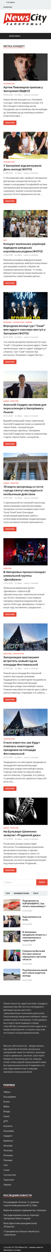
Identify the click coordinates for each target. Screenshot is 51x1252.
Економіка (9, 1131)
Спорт (7, 1170)
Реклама (8, 1160)
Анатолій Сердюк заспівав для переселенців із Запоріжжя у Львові (24, 408)
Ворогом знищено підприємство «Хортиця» (25, 1210)
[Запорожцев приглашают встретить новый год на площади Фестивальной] (25, 638)
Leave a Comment (31, 95)
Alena (19, 95)
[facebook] (46, 7)
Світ (5, 240)
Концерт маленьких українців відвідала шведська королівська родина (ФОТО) (24, 247)
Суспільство (9, 83)
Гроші (6, 1116)
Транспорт (9, 1179)
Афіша (6, 401)
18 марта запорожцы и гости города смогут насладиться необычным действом (23, 490)
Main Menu (14, 36)
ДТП (6, 1121)
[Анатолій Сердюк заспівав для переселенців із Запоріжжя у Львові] (25, 385)
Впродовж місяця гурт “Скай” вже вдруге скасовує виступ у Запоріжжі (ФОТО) (24, 329)
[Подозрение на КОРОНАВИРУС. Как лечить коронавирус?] (11, 901)
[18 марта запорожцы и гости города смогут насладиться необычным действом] (25, 467)
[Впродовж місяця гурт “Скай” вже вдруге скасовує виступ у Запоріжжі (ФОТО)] (25, 306)
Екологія (8, 1126)
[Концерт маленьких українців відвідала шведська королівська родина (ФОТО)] (25, 224)
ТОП (7, 893)
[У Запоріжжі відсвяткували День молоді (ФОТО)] (25, 146)
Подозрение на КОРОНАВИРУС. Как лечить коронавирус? (34, 903)
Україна (29, 322)
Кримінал (8, 1140)
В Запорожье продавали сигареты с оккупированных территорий (34, 936)
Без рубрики (10, 1096)
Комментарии (21, 893)
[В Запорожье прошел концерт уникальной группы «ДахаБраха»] (25, 553)
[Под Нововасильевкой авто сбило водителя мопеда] (11, 970)
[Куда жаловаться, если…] (11, 917)
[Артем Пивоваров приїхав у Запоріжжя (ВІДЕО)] (25, 68)
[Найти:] (25, 882)
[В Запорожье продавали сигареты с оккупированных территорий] (11, 932)
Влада (7, 1111)
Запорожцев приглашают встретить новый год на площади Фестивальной (21, 660)
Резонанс (7, 322)
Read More (9, 123)
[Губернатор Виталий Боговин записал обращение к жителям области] (11, 951)
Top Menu (10, 2)
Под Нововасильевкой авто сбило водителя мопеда (34, 973)
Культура (14, 401)
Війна (6, 1106)
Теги (35, 893)
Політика (8, 1150)
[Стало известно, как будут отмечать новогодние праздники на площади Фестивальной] (25, 723)
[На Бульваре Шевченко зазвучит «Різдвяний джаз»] (25, 812)
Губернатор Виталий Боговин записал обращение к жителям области (34, 955)
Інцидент (8, 1135)
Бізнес (7, 1101)
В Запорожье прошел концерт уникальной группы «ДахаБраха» (24, 575)
